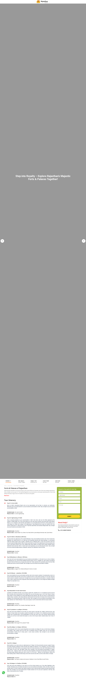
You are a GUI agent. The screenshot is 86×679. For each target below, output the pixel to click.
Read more (6, 495)
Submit (69, 516)
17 (10, 481)
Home (5, 485)
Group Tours (10, 485)
